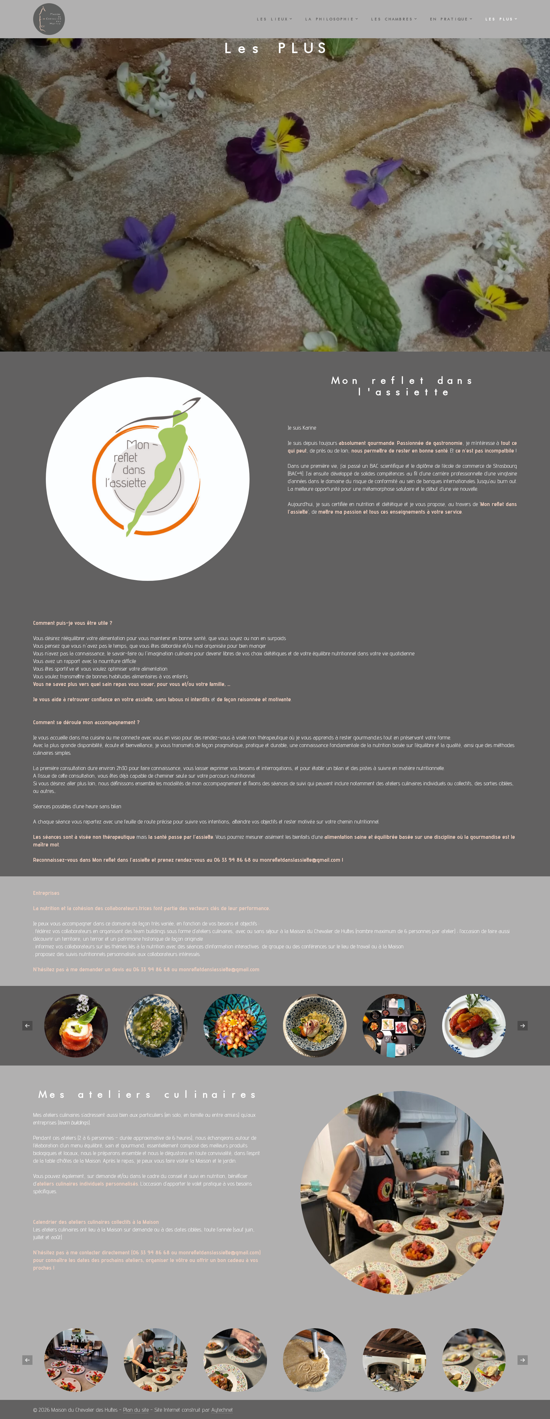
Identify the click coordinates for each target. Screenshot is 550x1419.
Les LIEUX (272, 19)
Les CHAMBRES (391, 19)
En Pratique (448, 19)
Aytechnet (222, 1409)
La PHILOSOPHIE (329, 19)
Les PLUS (499, 19)
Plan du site (136, 1409)
